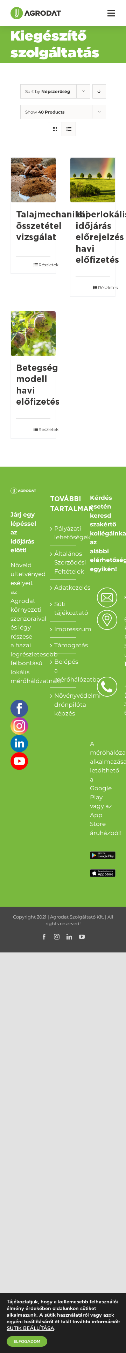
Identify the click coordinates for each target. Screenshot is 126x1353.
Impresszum (63, 629)
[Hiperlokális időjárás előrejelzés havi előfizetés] (92, 180)
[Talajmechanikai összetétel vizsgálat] (33, 180)
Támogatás (63, 645)
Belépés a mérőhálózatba (63, 670)
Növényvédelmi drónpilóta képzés (63, 704)
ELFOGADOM (27, 1341)
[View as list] (69, 129)
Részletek (44, 264)
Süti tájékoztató (63, 608)
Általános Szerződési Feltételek (63, 562)
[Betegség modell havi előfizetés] (33, 333)
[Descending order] (99, 91)
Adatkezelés (63, 587)
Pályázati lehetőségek (63, 533)
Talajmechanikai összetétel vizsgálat (52, 226)
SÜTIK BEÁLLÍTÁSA (30, 1328)
